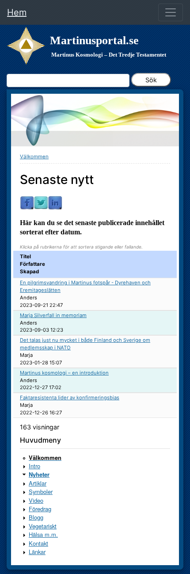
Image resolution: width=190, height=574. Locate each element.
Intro (34, 466)
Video (36, 500)
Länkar (37, 551)
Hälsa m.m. (43, 534)
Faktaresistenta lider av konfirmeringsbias (69, 397)
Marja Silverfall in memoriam (53, 315)
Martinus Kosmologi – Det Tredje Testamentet (108, 54)
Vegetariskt (43, 526)
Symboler (41, 491)
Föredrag (40, 509)
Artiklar (37, 483)
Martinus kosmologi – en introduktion (64, 373)
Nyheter (39, 474)
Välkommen (34, 156)
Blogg (36, 517)
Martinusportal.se (94, 40)
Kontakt (38, 543)
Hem (17, 12)
